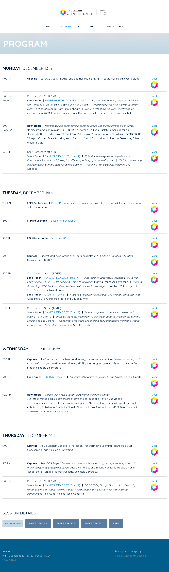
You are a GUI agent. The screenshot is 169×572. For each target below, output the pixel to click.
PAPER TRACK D (94, 523)
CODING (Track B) (54, 294)
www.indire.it (9, 559)
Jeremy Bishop (124, 555)
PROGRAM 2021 (13, 523)
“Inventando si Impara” (127, 359)
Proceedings (115, 26)
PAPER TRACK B (66, 523)
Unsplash (142, 555)
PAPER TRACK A (38, 523)
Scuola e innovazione (63, 220)
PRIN (116, 523)
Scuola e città (58, 238)
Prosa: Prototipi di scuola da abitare (72, 203)
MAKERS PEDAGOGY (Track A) (62, 156)
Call (79, 26)
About (50, 26)
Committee (94, 26)
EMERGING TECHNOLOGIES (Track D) (66, 100)
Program (65, 26)
